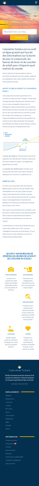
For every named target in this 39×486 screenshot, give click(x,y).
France (8, 412)
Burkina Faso (10, 399)
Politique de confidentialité (14, 457)
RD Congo (9, 409)
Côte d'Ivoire (10, 415)
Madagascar (9, 419)
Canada (8, 405)
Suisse (8, 429)
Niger (7, 422)
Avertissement (10, 450)
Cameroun (9, 402)
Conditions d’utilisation (13, 460)
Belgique (8, 395)
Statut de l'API (10, 463)
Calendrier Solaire (5, 2)
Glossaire (9, 453)
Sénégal (8, 425)
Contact (8, 447)
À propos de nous (11, 440)
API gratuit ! (11, 443)
